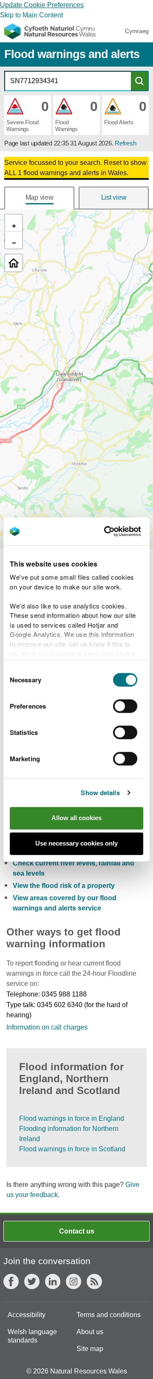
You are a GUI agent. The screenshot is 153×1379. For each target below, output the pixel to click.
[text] (76, 168)
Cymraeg (137, 31)
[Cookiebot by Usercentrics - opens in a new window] (118, 531)
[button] (27, 115)
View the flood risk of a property (64, 885)
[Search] (140, 81)
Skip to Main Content (31, 15)
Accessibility (26, 1314)
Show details (100, 792)
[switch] (125, 706)
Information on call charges (47, 1027)
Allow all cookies (76, 817)
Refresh (125, 143)
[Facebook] (11, 1281)
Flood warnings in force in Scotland (72, 1149)
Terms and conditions (108, 1314)
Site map (89, 1348)
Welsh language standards (32, 1336)
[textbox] (67, 81)
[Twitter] (32, 1281)
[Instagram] (73, 1281)
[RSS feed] (94, 1281)
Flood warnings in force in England (71, 1118)
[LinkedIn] (52, 1281)
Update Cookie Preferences (42, 4)
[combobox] (67, 81)
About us (89, 1331)
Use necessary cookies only (76, 843)
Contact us (76, 1231)
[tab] (39, 198)
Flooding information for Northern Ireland (69, 1133)
